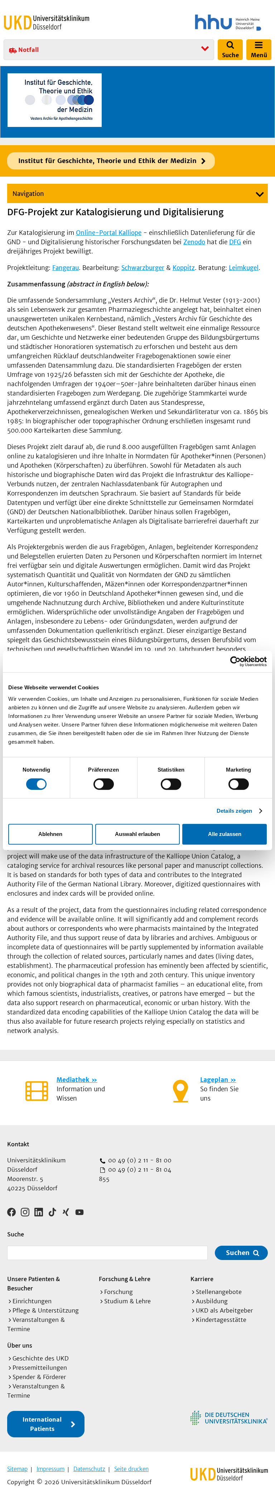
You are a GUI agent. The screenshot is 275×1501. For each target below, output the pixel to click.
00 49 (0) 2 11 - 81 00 (139, 1160)
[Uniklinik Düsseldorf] (46, 22)
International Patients (42, 1424)
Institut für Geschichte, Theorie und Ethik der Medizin (107, 161)
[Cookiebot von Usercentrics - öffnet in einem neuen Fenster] (235, 661)
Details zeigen (234, 811)
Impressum (50, 1469)
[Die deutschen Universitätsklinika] (229, 1418)
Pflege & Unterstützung (46, 1310)
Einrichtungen (32, 1301)
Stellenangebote (219, 1291)
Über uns (19, 1345)
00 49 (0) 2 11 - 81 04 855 (135, 1174)
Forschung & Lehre (124, 1279)
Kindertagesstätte (221, 1319)
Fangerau (65, 268)
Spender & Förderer (39, 1377)
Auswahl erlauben (137, 834)
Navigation (28, 194)
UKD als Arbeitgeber (224, 1310)
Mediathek (73, 1080)
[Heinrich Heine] (205, 22)
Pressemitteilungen (40, 1367)
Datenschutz (89, 1469)
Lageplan (214, 1080)
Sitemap (17, 1469)
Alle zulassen (224, 834)
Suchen (238, 1253)
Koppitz (184, 268)
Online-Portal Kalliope (108, 233)
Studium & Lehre (127, 1301)
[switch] (103, 784)
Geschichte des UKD (41, 1358)
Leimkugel (244, 268)
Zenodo (194, 242)
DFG (235, 242)
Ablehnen (50, 834)
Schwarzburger (142, 268)
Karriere (201, 1279)
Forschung (118, 1291)
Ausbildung (212, 1301)
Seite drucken (131, 1469)
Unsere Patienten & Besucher (33, 1283)
